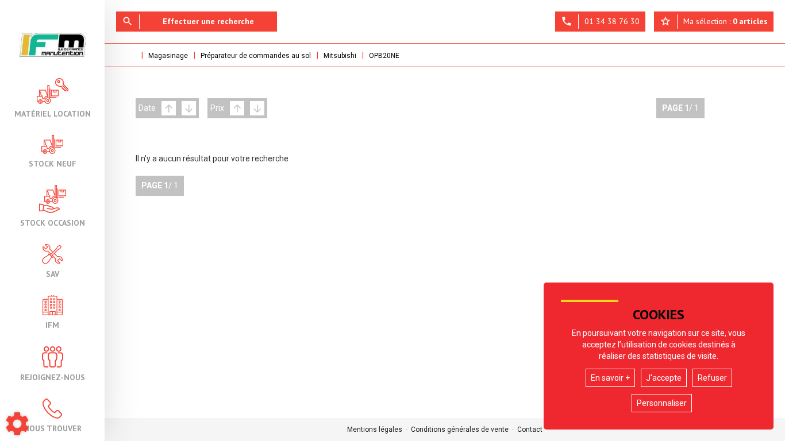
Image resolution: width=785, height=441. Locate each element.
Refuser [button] (712, 377)
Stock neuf (52, 163)
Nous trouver (53, 427)
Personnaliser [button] (662, 403)
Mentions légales (374, 429)
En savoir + (610, 377)
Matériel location (52, 113)
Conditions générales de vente (460, 429)
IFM (52, 324)
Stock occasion (52, 222)
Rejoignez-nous (52, 376)
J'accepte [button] (664, 377)
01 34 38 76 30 (600, 21)
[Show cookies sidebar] (17, 423)
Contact (529, 429)
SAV (52, 273)
